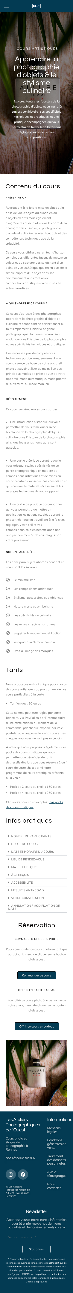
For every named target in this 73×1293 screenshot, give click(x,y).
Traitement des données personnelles (56, 1160)
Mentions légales (53, 1130)
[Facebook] (23, 1174)
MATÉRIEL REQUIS (24, 867)
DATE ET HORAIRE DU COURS (32, 851)
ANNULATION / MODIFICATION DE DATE (34, 907)
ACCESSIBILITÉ (22, 882)
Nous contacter (54, 1186)
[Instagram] (11, 1174)
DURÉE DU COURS (24, 844)
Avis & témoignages (56, 1174)
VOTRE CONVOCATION (27, 898)
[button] (36, 836)
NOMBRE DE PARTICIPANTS (31, 836)
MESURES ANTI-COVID (27, 890)
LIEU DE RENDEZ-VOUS (27, 859)
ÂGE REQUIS (20, 875)
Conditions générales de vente (56, 1144)
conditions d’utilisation (50, 1277)
